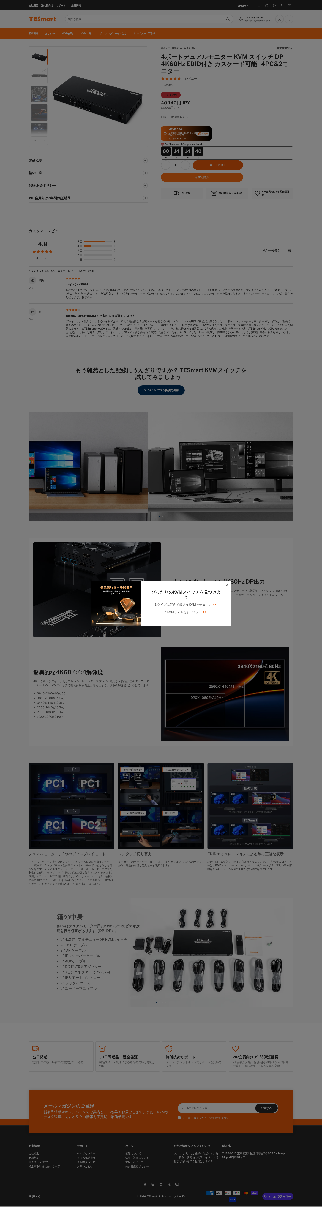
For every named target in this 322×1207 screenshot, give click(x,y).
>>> (214, 604)
